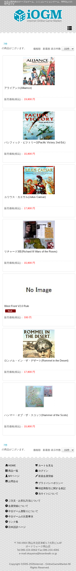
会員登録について (18, 506)
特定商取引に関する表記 (52, 488)
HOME (12, 465)
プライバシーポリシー (50, 483)
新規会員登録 (45, 476)
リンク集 (13, 521)
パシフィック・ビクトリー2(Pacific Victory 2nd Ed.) (34, 142)
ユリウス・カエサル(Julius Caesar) (25, 196)
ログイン (43, 470)
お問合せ (13, 481)
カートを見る (45, 465)
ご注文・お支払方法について (24, 500)
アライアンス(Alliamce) (18, 87)
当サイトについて (48, 493)
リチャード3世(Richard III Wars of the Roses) (30, 251)
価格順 (37, 48)
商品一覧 (13, 470)
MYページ (13, 476)
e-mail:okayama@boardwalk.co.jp (38, 553)
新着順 (46, 48)
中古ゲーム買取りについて (23, 511)
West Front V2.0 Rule (16, 305)
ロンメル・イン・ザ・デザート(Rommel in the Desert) (36, 360)
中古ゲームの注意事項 (20, 516)
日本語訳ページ (17, 527)
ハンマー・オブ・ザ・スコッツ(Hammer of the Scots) (36, 415)
